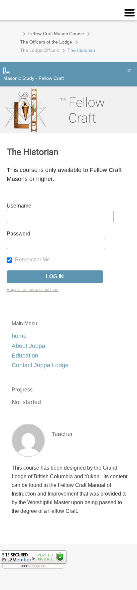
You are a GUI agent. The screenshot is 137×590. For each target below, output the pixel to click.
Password (18, 233)
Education (25, 355)
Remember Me (32, 259)
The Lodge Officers (39, 50)
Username (19, 206)
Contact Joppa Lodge (40, 365)
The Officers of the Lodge (46, 42)
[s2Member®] (33, 559)
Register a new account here (33, 289)
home (19, 336)
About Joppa (28, 346)
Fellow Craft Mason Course (56, 33)
